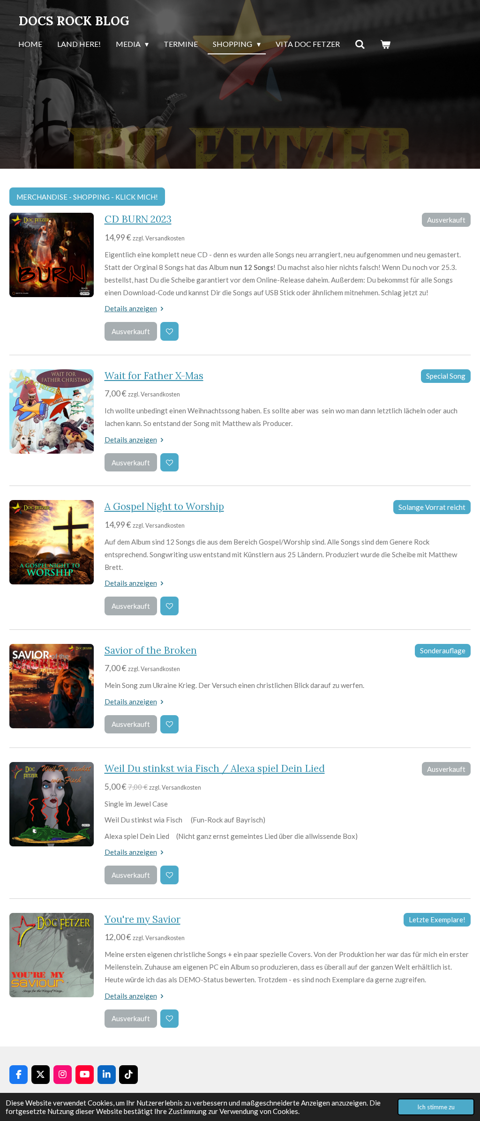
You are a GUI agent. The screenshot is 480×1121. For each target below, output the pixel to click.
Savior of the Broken (151, 650)
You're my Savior (142, 919)
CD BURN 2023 (138, 219)
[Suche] (360, 44)
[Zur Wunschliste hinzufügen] (169, 331)
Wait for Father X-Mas (154, 375)
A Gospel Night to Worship (164, 506)
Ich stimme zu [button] (436, 1107)
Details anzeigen (131, 308)
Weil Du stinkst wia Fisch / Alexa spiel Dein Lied (215, 768)
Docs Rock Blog (74, 21)
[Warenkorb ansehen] (385, 44)
